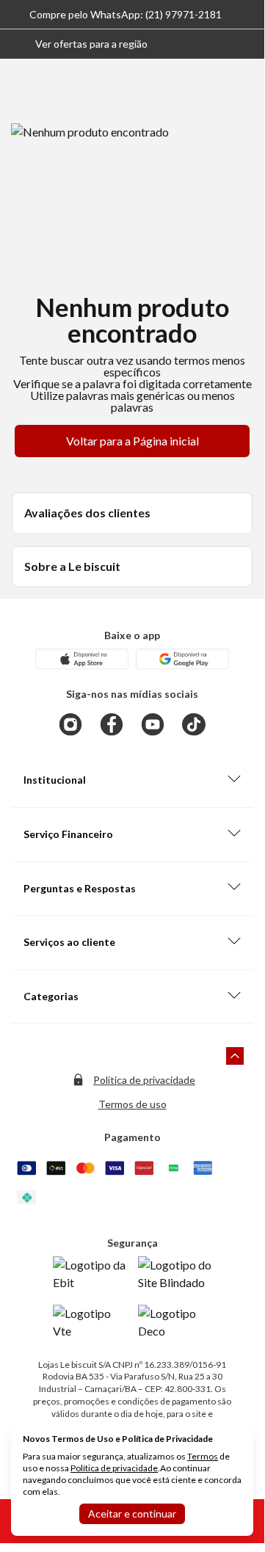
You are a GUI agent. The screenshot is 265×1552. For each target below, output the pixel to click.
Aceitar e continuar (132, 1513)
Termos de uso (132, 1104)
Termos (202, 1456)
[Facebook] (111, 724)
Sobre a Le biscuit (72, 566)
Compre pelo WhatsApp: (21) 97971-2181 (125, 14)
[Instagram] (70, 724)
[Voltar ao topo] (235, 1056)
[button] (80, 44)
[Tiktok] (193, 724)
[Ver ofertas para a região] (247, 44)
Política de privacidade (144, 1080)
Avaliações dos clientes (87, 513)
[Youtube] (152, 724)
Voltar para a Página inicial (132, 441)
